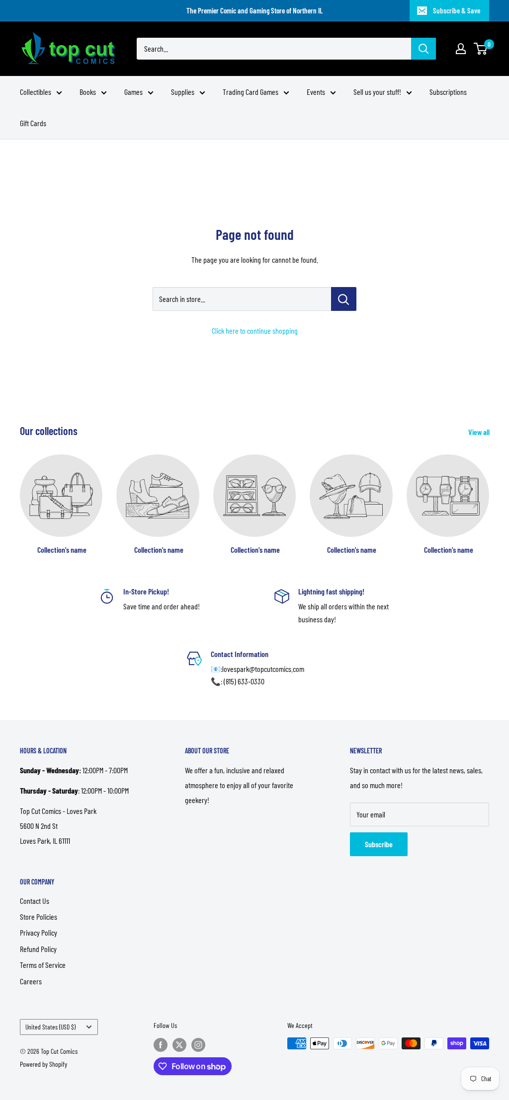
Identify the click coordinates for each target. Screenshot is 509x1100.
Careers (31, 981)
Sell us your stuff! (377, 91)
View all (479, 432)
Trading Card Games (250, 91)
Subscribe (379, 844)
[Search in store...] (343, 299)
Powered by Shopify (43, 1064)
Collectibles (35, 91)
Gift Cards (33, 123)
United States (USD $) (50, 1027)
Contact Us (34, 900)
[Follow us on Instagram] (198, 1044)
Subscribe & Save (456, 10)
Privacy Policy (38, 932)
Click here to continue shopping (255, 330)
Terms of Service (43, 964)
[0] (481, 49)
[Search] (423, 49)
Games (133, 91)
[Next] (489, 495)
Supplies (182, 91)
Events (316, 91)
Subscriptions (448, 91)
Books (88, 91)
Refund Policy (38, 948)
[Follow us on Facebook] (161, 1044)
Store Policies (38, 916)
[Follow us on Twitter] (179, 1044)
